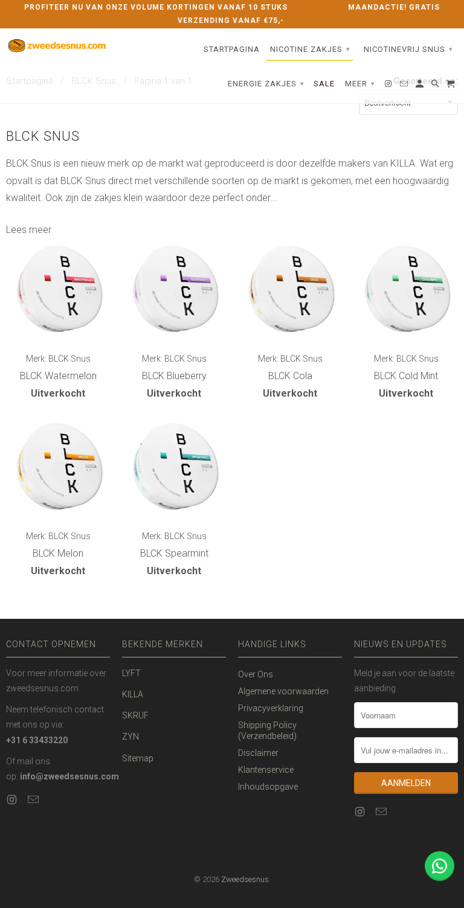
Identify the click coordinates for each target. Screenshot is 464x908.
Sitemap (137, 758)
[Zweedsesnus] (58, 46)
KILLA (132, 694)
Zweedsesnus (245, 879)
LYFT (131, 673)
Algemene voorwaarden (283, 691)
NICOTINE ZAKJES (310, 49)
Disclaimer (258, 753)
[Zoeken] (436, 86)
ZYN (130, 736)
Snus (41, 163)
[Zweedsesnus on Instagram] (12, 799)
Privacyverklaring (270, 708)
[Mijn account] (420, 86)
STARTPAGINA (232, 49)
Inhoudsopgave (268, 786)
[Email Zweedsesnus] (34, 799)
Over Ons (255, 674)
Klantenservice (266, 770)
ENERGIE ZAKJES (266, 83)
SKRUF (135, 715)
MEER (360, 83)
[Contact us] (439, 866)
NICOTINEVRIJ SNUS (408, 49)
